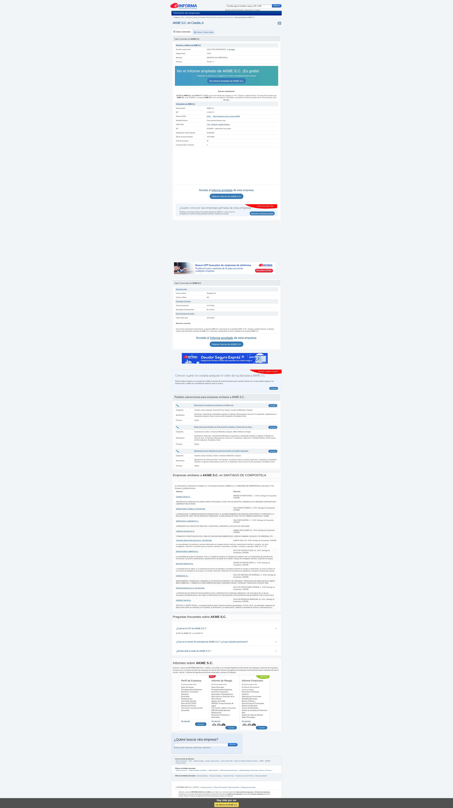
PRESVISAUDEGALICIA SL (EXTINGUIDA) (190, 588)
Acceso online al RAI (227, 761)
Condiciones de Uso (206, 787)
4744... (209, 116)
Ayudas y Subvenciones (212, 761)
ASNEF (261, 761)
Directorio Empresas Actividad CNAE (198, 17)
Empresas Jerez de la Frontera (245, 776)
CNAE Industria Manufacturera (228, 770)
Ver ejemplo (185, 721)
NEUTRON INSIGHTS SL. (184, 564)
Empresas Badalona (202, 776)
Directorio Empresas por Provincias (222, 17)
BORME (267, 761)
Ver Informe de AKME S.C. (227, 805)
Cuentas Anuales (180, 763)
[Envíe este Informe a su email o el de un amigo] (279, 23)
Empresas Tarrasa (228, 776)
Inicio (182, 17)
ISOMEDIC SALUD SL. (183, 600)
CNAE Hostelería (213, 770)
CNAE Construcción (181, 770)
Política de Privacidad (220, 787)
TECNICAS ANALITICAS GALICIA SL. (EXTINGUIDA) (194, 540)
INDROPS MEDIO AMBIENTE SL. (187, 551)
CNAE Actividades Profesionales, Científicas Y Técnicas (255, 770)
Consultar (273, 406)
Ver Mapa (232, 49)
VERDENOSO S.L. (182, 576)
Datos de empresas (181, 761)
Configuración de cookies (248, 787)
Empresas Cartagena (216, 776)
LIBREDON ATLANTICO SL (185, 531)
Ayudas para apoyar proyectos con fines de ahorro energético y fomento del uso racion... (223, 427)
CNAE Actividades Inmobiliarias (198, 770)
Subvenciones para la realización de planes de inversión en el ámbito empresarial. (221, 451)
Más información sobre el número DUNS (226, 116)
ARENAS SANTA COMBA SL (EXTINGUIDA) (190, 509)
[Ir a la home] (183, 5)
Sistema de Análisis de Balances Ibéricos (246, 761)
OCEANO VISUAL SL (183, 497)
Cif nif (190, 761)
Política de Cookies (233, 787)
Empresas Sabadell (260, 776)
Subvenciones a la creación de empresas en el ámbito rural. (214, 405)
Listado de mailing (198, 761)
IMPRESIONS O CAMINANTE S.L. (187, 521)
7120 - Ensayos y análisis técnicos (218, 124)
